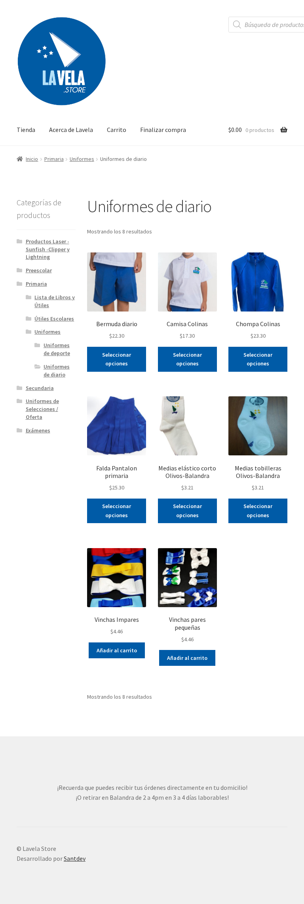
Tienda (26, 130)
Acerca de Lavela (71, 130)
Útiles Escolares (54, 318)
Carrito (116, 130)
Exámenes (38, 430)
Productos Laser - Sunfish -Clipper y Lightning (48, 249)
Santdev (75, 858)
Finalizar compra (163, 130)
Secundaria (40, 388)
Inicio (32, 158)
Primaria (54, 158)
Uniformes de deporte (57, 349)
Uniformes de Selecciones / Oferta (42, 409)
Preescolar (39, 270)
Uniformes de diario (57, 370)
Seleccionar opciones (116, 359)
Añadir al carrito (117, 650)
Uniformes (82, 158)
